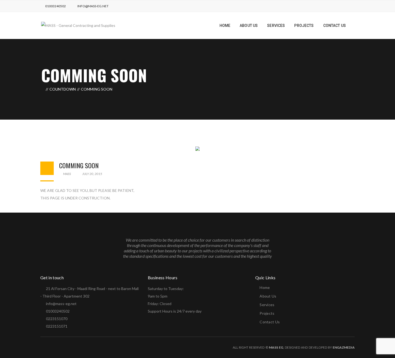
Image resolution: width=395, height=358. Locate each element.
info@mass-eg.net (93, 6)
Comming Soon (79, 165)
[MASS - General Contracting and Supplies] (78, 25)
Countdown (62, 89)
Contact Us (270, 322)
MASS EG (276, 347)
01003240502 (55, 6)
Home (265, 287)
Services (267, 304)
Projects (267, 313)
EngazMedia (344, 347)
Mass (67, 174)
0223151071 (56, 326)
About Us (268, 296)
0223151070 (56, 318)
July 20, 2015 (92, 174)
